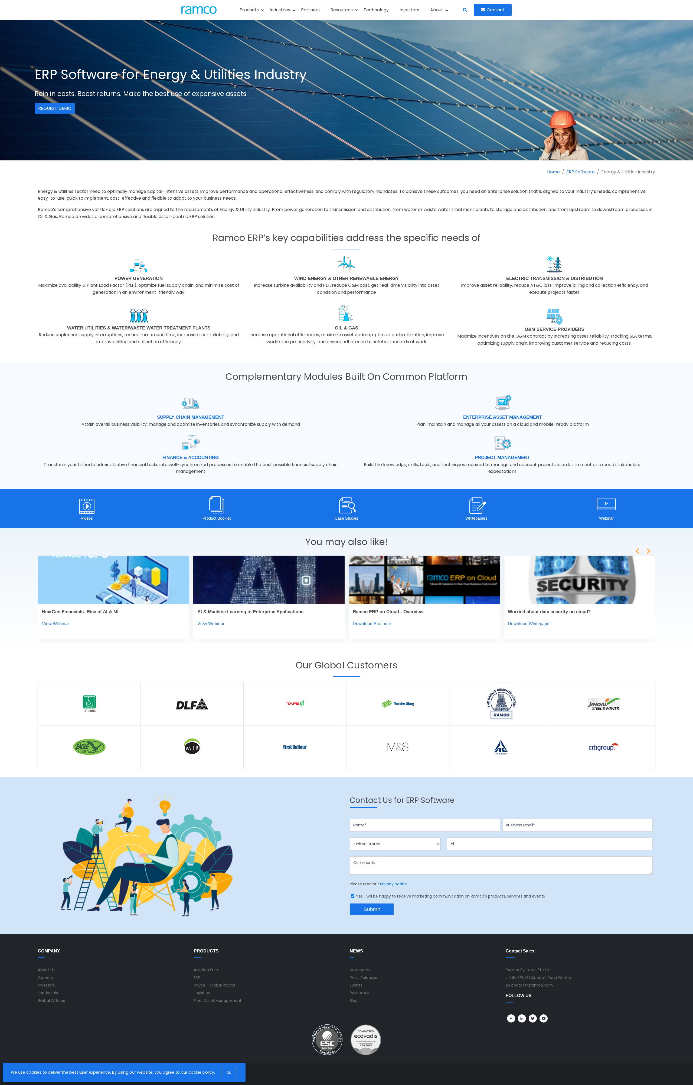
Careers (45, 977)
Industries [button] (280, 10)
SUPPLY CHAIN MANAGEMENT (190, 417)
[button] (648, 551)
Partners (310, 10)
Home (553, 172)
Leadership (48, 992)
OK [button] (229, 1072)
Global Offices (51, 1000)
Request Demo (54, 108)
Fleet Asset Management (217, 1000)
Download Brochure (372, 623)
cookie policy (201, 1072)
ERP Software (580, 172)
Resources (359, 992)
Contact (496, 10)
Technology (376, 10)
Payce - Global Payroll (214, 985)
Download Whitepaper (529, 623)
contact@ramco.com (532, 985)
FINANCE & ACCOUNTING (190, 457)
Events (356, 985)
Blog (354, 1000)
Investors (409, 10)
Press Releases (363, 977)
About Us (46, 969)
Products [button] (249, 10)
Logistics (202, 992)
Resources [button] (342, 10)
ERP (197, 977)
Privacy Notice (393, 884)
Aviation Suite (207, 969)
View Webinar (55, 623)
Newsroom (360, 969)
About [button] (436, 10)
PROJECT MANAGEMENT (502, 457)
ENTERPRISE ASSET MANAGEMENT (502, 417)
